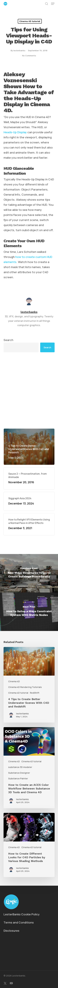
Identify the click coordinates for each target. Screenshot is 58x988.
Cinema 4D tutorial (29, 21)
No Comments (29, 55)
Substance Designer (19, 772)
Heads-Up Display (15, 132)
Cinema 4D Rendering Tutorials (25, 687)
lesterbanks (19, 50)
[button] (52, 3)
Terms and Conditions (19, 922)
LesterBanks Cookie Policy (22, 914)
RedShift (34, 692)
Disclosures (11, 930)
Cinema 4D (14, 681)
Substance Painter (18, 778)
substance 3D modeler (20, 767)
